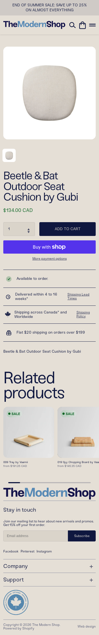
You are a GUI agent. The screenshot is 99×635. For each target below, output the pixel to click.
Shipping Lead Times (78, 296)
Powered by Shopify (18, 628)
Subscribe (82, 536)
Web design (87, 626)
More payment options (49, 259)
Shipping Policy (83, 314)
